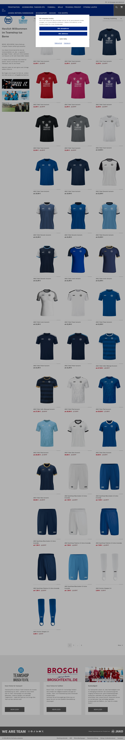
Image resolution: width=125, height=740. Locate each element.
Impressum (67, 43)
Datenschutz (58, 43)
